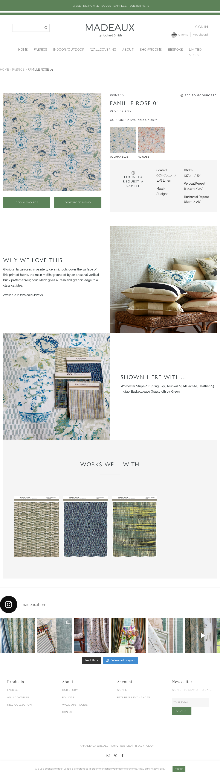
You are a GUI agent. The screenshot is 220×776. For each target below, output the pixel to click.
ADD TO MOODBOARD (201, 95)
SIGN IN (122, 689)
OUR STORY (70, 689)
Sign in (201, 27)
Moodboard (200, 34)
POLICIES (68, 697)
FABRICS (12, 689)
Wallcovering (103, 49)
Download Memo (78, 202)
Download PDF (26, 202)
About (128, 49)
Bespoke (175, 49)
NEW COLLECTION (19, 704)
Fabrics (40, 49)
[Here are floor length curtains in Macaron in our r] (128, 635)
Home (23, 49)
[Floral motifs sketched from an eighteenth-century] (17, 635)
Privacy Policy (157, 768)
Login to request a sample (133, 181)
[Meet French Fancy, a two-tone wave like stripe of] (202, 635)
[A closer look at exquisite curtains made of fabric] (91, 635)
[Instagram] (108, 755)
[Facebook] (123, 755)
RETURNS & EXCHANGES (133, 697)
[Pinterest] (115, 755)
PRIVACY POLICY (144, 745)
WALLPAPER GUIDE (75, 704)
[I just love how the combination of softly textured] (165, 635)
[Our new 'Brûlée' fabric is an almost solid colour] (54, 635)
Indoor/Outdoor (68, 49)
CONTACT (68, 712)
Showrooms (151, 49)
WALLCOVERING (18, 697)
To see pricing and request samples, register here (110, 5)
